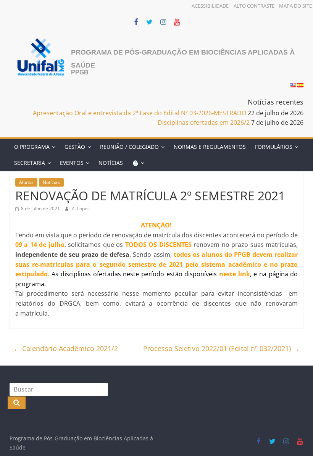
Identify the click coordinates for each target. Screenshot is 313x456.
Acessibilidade (210, 5)
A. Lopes (81, 208)
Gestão (75, 146)
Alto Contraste (254, 5)
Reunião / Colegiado (129, 146)
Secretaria (29, 162)
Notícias (110, 162)
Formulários (273, 146)
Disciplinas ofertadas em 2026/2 (204, 122)
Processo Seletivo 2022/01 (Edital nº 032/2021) (221, 348)
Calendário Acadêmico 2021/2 (65, 348)
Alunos (26, 182)
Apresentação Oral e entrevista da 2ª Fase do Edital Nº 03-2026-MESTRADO (139, 113)
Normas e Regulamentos (210, 146)
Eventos (72, 162)
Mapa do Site (295, 5)
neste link (234, 274)
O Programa (32, 146)
